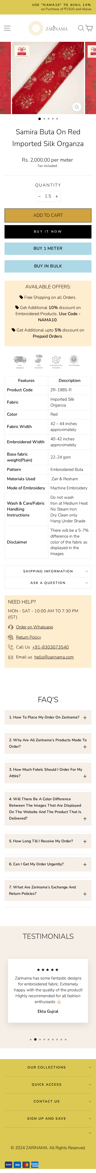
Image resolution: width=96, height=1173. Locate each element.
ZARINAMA (36, 1148)
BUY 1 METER (48, 248)
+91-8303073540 (50, 647)
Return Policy (28, 637)
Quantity (48, 185)
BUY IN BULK (48, 266)
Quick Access (47, 1084)
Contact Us (47, 1101)
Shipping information (48, 571)
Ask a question (48, 582)
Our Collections (46, 1067)
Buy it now (48, 231)
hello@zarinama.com (54, 657)
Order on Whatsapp (34, 627)
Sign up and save (46, 1118)
